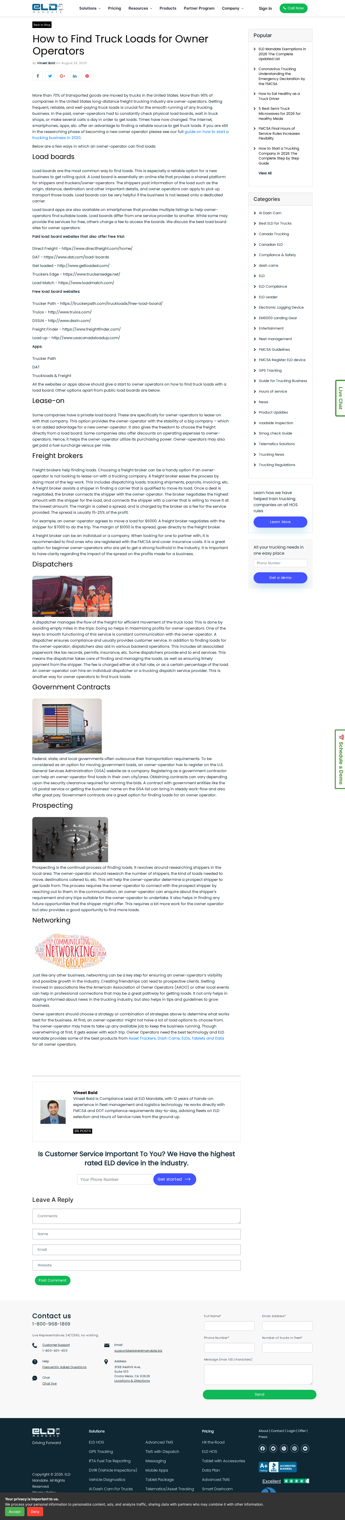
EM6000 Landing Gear (278, 318)
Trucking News (271, 454)
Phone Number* (216, 1337)
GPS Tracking (270, 370)
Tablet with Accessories (223, 1461)
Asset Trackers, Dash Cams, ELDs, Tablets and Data (176, 1038)
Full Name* (212, 1316)
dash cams (268, 265)
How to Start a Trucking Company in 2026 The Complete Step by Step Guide (279, 156)
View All (265, 173)
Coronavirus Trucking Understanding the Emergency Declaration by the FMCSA (282, 76)
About (263, 1431)
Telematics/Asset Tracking (169, 1489)
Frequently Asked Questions (64, 1367)
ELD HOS (96, 1442)
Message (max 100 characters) (228, 1359)
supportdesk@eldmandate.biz (138, 1350)
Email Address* (274, 1316)
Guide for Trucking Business (283, 381)
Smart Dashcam (217, 1489)
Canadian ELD (271, 245)
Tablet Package (159, 1480)
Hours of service (273, 391)
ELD (262, 276)
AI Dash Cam (270, 213)
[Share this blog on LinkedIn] (75, 75)
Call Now (295, 8)
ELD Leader (268, 297)
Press (263, 1437)
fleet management (275, 339)
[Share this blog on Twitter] (50, 75)
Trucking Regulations (277, 465)
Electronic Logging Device (281, 307)
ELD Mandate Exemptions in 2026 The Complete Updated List (282, 54)
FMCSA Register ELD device (282, 360)
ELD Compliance (273, 286)
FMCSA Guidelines (274, 349)
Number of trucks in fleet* (282, 1337)
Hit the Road (213, 1442)
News (263, 402)
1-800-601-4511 (55, 1350)
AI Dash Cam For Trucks (111, 1489)
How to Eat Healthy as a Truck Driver (279, 96)
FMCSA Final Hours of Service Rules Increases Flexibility (279, 133)
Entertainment (271, 328)
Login (291, 1431)
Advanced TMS (159, 1442)
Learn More (280, 522)
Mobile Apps (156, 1470)
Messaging (155, 1461)
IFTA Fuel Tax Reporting (110, 1461)
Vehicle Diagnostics (107, 1480)
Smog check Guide (275, 433)
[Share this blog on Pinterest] (87, 75)
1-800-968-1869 (51, 1324)
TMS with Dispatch (162, 1452)
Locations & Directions (132, 1380)
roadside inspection (276, 423)
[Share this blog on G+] (62, 75)
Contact (277, 1431)
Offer (302, 1431)
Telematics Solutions (277, 444)
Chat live (49, 1383)
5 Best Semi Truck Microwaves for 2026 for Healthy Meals (280, 113)
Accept (15, 1511)
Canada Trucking (274, 234)
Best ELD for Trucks (275, 223)
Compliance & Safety (277, 255)
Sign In (265, 8)
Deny (35, 1511)
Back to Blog (42, 24)
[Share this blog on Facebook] (38, 75)
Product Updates (273, 412)
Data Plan (211, 1470)
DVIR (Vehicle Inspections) (113, 1470)
